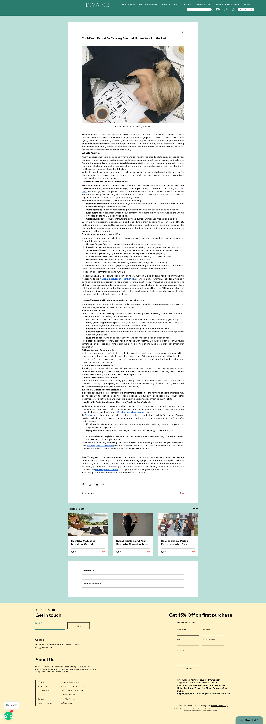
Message (180, 650)
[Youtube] (53, 609)
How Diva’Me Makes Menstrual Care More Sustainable (84, 542)
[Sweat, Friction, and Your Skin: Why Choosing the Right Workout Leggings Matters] (133, 524)
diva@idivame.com (44, 647)
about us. (65, 671)
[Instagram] (41, 609)
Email (37, 623)
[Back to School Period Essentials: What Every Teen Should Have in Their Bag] (178, 524)
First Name (181, 629)
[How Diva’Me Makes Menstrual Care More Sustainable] (88, 524)
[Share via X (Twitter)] (90, 484)
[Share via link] (103, 484)
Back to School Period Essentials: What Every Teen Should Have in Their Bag (177, 542)
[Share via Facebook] (83, 484)
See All (195, 508)
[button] (233, 9)
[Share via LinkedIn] (96, 484)
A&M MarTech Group (219, 706)
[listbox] (246, 9)
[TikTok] (36, 609)
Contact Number (209, 639)
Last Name (206, 629)
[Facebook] (45, 609)
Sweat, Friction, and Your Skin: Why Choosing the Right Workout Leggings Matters (131, 542)
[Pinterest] (49, 609)
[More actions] (182, 32)
